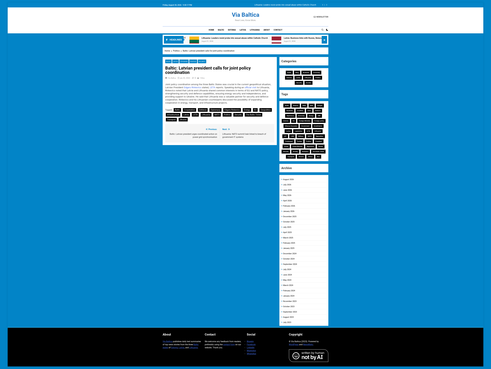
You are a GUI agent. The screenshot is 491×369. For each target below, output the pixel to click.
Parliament (289, 141)
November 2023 (290, 301)
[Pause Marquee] (324, 40)
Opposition (319, 136)
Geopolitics (266, 110)
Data (309, 111)
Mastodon (251, 350)
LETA (212, 87)
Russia (320, 146)
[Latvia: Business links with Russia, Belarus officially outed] (251, 41)
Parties (299, 141)
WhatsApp (251, 354)
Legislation (298, 131)
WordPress (294, 344)
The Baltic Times (253, 114)
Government (305, 126)
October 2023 (288, 306)
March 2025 (288, 238)
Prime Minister (298, 146)
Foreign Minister (304, 121)
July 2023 (287, 322)
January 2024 (288, 296)
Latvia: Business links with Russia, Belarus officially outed (285, 38)
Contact (278, 30)
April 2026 (287, 201)
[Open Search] (322, 30)
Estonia (232, 30)
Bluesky (250, 341)
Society (308, 83)
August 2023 (288, 317)
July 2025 (287, 227)
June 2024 (287, 275)
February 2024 (289, 290)
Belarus (295, 105)
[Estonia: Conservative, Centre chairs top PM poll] (320, 41)
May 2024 (287, 280)
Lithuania (255, 30)
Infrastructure (173, 114)
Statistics (305, 151)
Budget (319, 105)
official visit (250, 87)
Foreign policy (319, 121)
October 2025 (288, 222)
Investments (318, 126)
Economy (316, 72)
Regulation (310, 146)
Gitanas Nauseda (291, 126)
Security (202, 61)
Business (306, 72)
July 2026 (287, 185)
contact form (229, 344)
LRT (285, 136)
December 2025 (289, 216)
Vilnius (310, 157)
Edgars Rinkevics (192, 87)
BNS (311, 105)
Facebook (251, 344)
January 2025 (288, 248)
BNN (304, 105)
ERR (319, 116)
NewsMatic (308, 344)
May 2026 (287, 195)
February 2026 (289, 206)
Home (211, 30)
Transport (171, 119)
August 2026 (288, 179)
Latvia (243, 30)
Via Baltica (245, 14)
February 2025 (289, 243)
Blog (297, 72)
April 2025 (287, 232)
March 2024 (288, 285)
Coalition (300, 111)
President (318, 141)
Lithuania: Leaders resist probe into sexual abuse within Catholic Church (285, 5)
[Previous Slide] (323, 5)
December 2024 (289, 253)
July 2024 (287, 269)
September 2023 (290, 312)
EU (255, 110)
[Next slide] (326, 5)
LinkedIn (250, 347)
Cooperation (189, 110)
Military (300, 136)
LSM (292, 136)
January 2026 (288, 211)
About (267, 30)
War (318, 157)
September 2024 (290, 264)
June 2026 (287, 190)
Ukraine (183, 119)
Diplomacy (215, 110)
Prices (286, 146)
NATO (217, 114)
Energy (247, 110)
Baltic (221, 30)
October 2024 (288, 259)
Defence (203, 110)
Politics (193, 61)
